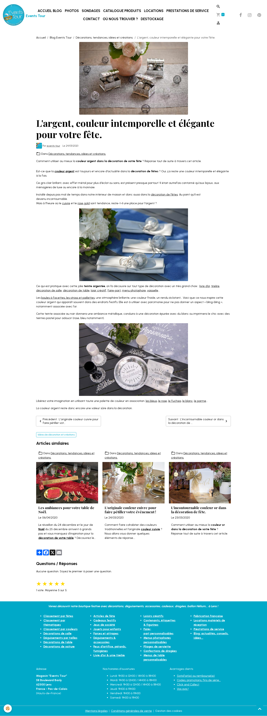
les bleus (151, 401)
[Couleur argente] (133, 244)
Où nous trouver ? (120, 19)
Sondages (91, 11)
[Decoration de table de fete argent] (133, 359)
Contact (91, 19)
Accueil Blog (50, 11)
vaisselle (152, 290)
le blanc (187, 401)
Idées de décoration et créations (56, 434)
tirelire (215, 286)
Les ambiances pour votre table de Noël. (66, 510)
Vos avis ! (183, 689)
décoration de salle (49, 290)
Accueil (41, 37)
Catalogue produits (122, 11)
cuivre (66, 203)
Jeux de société (104, 624)
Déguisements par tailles (60, 638)
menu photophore (134, 290)
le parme (200, 401)
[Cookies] (8, 708)
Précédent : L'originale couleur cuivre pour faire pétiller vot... (70, 421)
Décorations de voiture (59, 646)
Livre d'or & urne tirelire (109, 655)
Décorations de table (57, 642)
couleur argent (64, 171)
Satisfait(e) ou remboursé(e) (196, 675)
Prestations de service (187, 11)
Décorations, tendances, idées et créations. (104, 37)
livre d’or (204, 286)
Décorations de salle (57, 633)
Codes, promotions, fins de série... (199, 680)
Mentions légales (96, 711)
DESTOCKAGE (152, 19)
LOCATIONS (153, 11)
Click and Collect (188, 684)
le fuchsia (174, 401)
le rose (162, 401)
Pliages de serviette (157, 646)
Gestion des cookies (168, 711)
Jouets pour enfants (107, 629)
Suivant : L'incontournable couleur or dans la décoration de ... (196, 421)
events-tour (53, 145)
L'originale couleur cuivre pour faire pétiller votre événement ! (130, 510)
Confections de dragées (160, 651)
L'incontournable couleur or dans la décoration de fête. (198, 510)
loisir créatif (98, 290)
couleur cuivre (150, 529)
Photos (72, 11)
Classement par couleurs (60, 629)
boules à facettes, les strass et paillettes (68, 297)
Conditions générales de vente (131, 711)
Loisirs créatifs (153, 616)
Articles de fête (104, 616)
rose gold (84, 203)
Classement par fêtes (58, 616)
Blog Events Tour (61, 37)
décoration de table (76, 290)
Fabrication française (208, 616)
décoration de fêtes (164, 194)
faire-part (114, 290)
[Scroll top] (259, 708)
